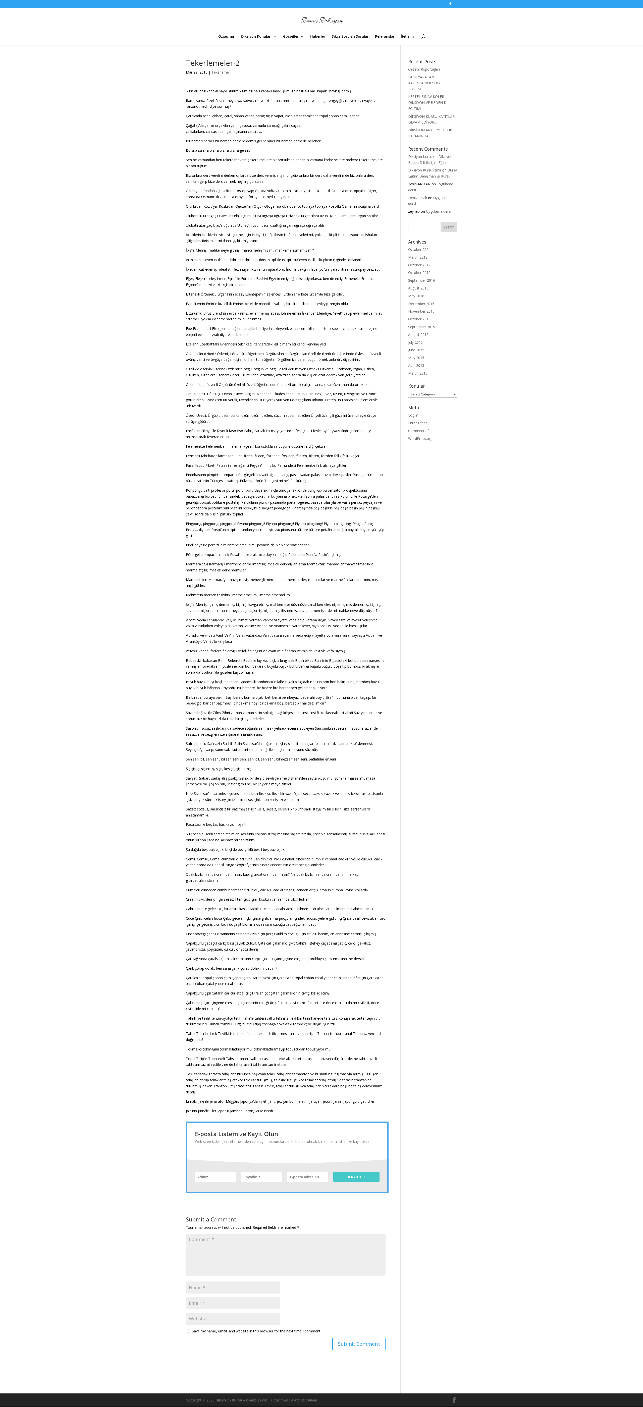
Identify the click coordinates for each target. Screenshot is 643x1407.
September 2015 (421, 326)
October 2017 (419, 265)
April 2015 (416, 365)
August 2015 (418, 334)
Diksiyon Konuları (256, 37)
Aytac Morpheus (304, 1400)
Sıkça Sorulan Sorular (350, 37)
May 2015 (416, 357)
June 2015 (416, 349)
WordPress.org (420, 438)
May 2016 (416, 296)
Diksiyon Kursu (420, 156)
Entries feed (417, 423)
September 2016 (421, 280)
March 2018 (417, 257)
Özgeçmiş (226, 37)
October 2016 (419, 272)
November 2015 (421, 311)
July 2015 (415, 342)
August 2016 (418, 288)
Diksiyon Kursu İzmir (424, 170)
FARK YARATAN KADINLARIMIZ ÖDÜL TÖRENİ (426, 83)
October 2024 (419, 249)
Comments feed (421, 430)
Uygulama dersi (438, 211)
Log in (413, 415)
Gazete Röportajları (424, 69)
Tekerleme (220, 72)
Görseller (291, 37)
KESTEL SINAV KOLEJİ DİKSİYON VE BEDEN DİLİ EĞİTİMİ (429, 102)
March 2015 (417, 373)
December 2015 (421, 303)
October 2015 (419, 319)
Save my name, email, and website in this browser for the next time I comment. (256, 1331)
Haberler (317, 37)
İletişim (407, 37)
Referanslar (385, 37)
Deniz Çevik (417, 197)
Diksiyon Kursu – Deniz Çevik (241, 1400)
